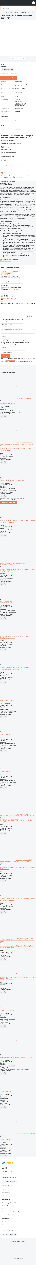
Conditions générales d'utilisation (11, 1203)
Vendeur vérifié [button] (7, 273)
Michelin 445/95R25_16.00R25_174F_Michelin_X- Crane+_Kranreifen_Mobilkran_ (15, 668)
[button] (33, 3)
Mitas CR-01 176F (5, 735)
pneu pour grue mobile (21, 85)
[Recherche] (33, 8)
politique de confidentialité (28, 358)
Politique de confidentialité (9, 1206)
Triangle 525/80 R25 (6, 602)
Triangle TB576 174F (6, 700)
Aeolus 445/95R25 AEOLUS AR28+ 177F (12, 480)
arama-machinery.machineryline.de (10, 277)
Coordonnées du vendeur (9, 1177)
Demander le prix (8, 69)
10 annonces (10, 275)
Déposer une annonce (8, 502)
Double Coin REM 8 (6, 1091)
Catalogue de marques (8, 1214)
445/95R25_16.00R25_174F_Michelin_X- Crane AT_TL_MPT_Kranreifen (15, 637)
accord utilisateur (10, 360)
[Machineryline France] (12, 3)
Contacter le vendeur (8, 78)
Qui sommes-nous (7, 1171)
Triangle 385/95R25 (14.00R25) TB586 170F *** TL (16, 1057)
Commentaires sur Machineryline (11, 1211)
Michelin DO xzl (5, 772)
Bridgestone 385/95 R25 (7, 403)
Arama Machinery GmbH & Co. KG (11, 271)
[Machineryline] (6, 12)
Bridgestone (18, 81)
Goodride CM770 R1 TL (7, 1010)
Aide (3, 1174)
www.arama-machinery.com (8, 298)
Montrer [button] (15, 289)
